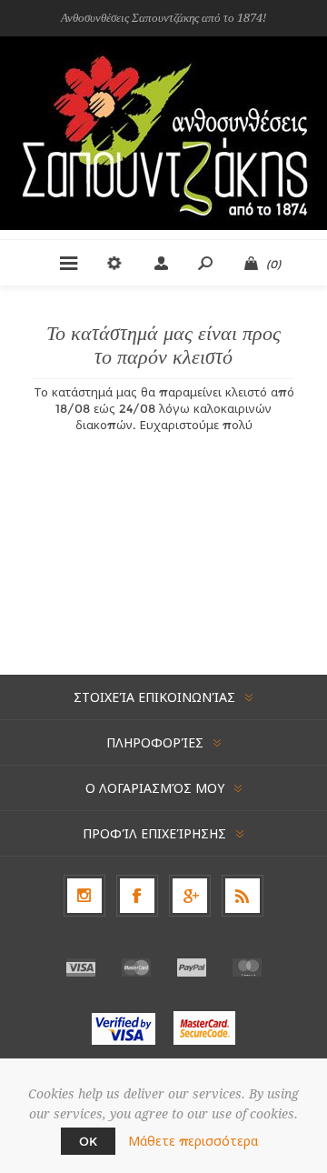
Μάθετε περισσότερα (193, 1141)
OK (88, 1141)
